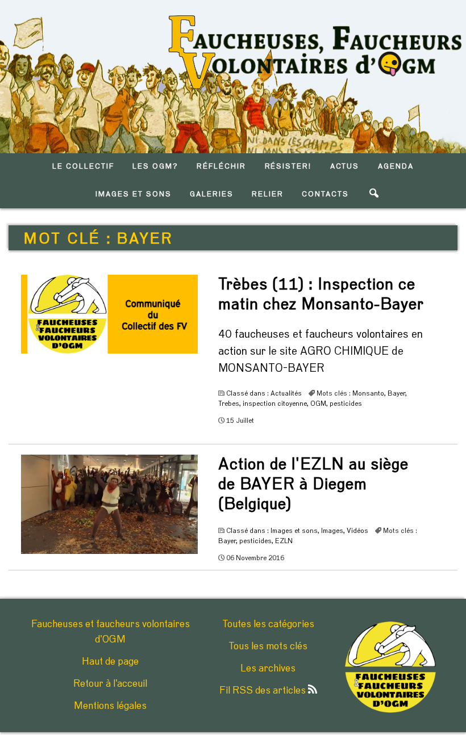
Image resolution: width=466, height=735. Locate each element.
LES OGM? (155, 166)
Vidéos (357, 530)
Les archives (268, 668)
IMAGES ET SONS (133, 194)
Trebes (228, 403)
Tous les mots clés (267, 646)
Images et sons (294, 530)
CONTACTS (325, 194)
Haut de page (110, 662)
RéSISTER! (288, 166)
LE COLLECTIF (83, 166)
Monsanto (368, 393)
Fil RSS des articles (263, 691)
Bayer (396, 393)
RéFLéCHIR (221, 166)
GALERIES (212, 194)
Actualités (286, 393)
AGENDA (396, 166)
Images (332, 530)
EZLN (284, 540)
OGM (318, 403)
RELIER (268, 194)
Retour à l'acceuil (110, 684)
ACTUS (345, 166)
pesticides (346, 403)
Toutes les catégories (268, 624)
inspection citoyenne (275, 403)
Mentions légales (110, 706)
